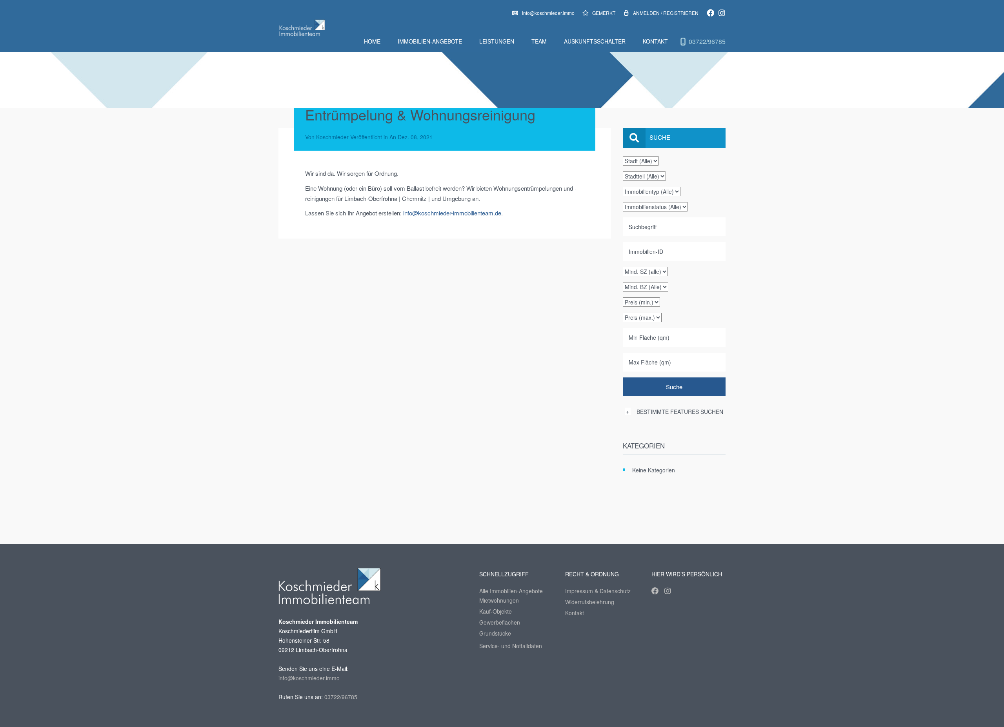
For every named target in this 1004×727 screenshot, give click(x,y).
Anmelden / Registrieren (665, 12)
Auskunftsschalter (595, 41)
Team (539, 41)
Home (372, 41)
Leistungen (496, 41)
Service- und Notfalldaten (510, 646)
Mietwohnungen (499, 600)
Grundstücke (495, 633)
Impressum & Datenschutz (598, 591)
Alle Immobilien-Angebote (511, 591)
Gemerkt (603, 12)
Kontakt (655, 41)
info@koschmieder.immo (548, 12)
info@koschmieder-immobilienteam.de (452, 213)
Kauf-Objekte (495, 611)
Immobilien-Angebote (430, 41)
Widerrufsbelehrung (589, 602)
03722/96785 (707, 41)
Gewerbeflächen (499, 622)
